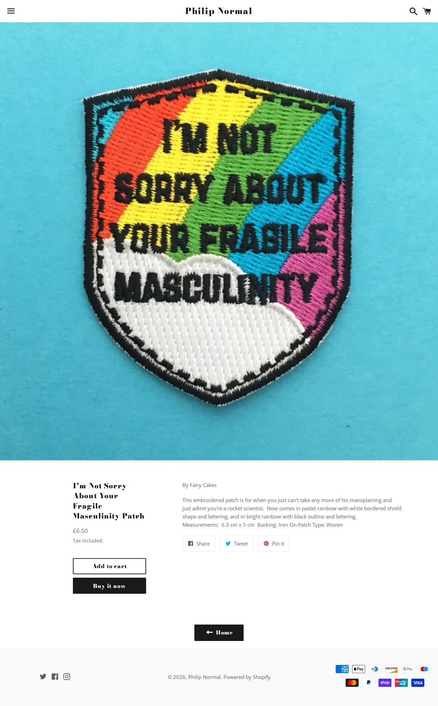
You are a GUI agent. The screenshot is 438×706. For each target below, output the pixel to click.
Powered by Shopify (247, 676)
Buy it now (109, 586)
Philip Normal (219, 11)
